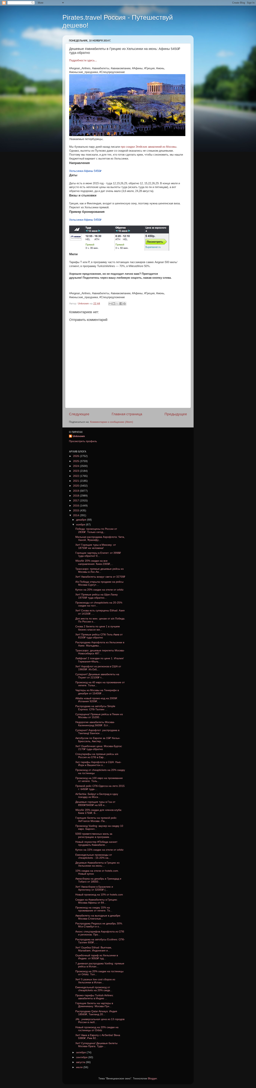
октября (81, 1052)
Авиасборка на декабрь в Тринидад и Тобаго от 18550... (98, 880)
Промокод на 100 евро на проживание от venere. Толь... (99, 780)
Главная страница (127, 414)
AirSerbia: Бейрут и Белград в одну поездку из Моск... (96, 795)
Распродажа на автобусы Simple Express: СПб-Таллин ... (95, 708)
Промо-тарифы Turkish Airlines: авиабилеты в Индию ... (94, 997)
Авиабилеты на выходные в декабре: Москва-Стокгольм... (98, 917)
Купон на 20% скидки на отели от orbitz (99, 589)
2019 (76, 490)
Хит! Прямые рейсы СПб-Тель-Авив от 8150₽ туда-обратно (99, 636)
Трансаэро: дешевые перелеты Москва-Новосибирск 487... (100, 652)
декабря (81, 519)
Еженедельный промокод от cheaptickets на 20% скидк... (93, 989)
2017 (76, 500)
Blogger (152, 1078)
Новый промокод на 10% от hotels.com (99, 894)
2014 (76, 515)
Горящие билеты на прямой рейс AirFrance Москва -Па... (96, 819)
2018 (76, 495)
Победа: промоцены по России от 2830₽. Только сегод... (96, 530)
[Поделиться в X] (117, 303)
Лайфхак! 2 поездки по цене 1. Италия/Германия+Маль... (99, 660)
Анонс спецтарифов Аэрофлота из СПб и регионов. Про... (99, 933)
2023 (76, 471)
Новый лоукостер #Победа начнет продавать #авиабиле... (96, 843)
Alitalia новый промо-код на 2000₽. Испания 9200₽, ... (96, 700)
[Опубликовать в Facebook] (121, 303)
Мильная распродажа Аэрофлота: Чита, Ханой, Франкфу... (100, 538)
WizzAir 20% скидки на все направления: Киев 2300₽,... (94, 562)
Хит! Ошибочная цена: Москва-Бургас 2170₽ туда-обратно (98, 748)
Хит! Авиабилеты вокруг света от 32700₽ (100, 576)
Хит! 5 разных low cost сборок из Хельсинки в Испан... (95, 981)
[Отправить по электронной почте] (110, 303)
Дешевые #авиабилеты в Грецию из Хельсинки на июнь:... (97, 864)
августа (81, 1062)
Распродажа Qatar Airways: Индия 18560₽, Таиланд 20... (96, 1013)
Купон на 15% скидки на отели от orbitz (99, 849)
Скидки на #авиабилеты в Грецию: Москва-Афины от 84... (96, 901)
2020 (76, 485)
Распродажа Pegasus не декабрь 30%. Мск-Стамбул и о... (99, 925)
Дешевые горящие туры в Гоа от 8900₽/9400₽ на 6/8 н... (95, 803)
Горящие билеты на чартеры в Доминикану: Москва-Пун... (94, 1005)
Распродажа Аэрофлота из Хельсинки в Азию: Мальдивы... (99, 644)
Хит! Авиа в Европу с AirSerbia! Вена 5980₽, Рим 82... (97, 1037)
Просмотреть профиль (83, 441)
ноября (81, 524)
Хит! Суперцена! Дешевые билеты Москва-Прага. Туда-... (96, 1045)
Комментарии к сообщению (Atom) (111, 422)
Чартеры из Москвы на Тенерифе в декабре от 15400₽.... (97, 692)
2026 (76, 456)
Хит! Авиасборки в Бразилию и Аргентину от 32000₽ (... (94, 888)
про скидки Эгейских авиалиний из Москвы (148, 146)
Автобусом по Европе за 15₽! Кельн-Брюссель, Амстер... (97, 740)
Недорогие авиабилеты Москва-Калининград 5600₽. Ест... (95, 724)
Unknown (79, 436)
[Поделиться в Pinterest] (124, 303)
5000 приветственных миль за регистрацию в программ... (93, 835)
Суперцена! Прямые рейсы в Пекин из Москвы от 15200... (99, 716)
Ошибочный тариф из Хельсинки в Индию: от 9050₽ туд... (96, 957)
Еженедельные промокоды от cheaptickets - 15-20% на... (93, 856)
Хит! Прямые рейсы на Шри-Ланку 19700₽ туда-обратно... (96, 596)
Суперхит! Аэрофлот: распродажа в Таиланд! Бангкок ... (97, 732)
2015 (76, 510)
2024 (76, 466)
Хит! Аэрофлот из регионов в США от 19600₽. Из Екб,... (98, 668)
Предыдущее (176, 414)
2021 (76, 480)
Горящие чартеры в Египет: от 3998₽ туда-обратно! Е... (98, 554)
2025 (76, 461)
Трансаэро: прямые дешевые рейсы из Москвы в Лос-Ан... (99, 570)
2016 (76, 505)
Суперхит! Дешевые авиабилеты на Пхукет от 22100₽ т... (97, 676)
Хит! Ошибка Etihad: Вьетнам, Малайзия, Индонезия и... (93, 949)
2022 (76, 476)
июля (79, 1067)
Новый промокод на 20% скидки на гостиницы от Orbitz (96, 1029)
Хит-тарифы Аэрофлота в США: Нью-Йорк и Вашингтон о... (98, 764)
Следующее (79, 414)
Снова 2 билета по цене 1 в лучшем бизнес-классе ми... (97, 628)
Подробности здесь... (83, 60)
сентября (82, 1057)
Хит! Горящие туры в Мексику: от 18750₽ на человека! (95, 546)
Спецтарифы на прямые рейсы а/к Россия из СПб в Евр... (96, 755)
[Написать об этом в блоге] (114, 303)
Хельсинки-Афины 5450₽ (85, 170)
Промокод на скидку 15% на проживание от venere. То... (93, 909)
